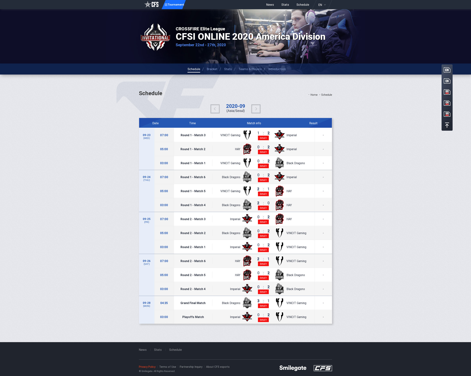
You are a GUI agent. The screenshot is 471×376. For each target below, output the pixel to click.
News (270, 5)
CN (447, 69)
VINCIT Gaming (230, 135)
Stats (285, 5)
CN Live (447, 103)
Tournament (176, 4)
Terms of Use (167, 366)
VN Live (447, 114)
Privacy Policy (147, 366)
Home (314, 94)
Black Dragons (295, 163)
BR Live (447, 92)
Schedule (302, 5)
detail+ (263, 138)
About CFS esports (218, 366)
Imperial (291, 135)
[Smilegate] (292, 368)
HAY (237, 149)
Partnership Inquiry (191, 366)
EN (320, 4)
